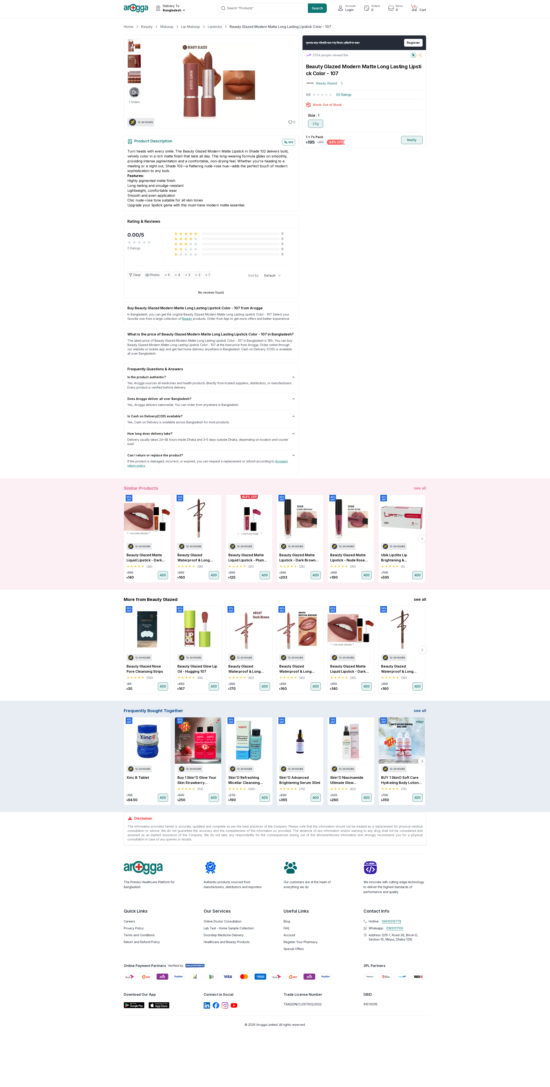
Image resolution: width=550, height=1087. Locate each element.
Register (413, 42)
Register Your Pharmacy (301, 942)
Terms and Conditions (139, 935)
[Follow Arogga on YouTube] (234, 1005)
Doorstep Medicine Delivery (224, 935)
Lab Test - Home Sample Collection (229, 928)
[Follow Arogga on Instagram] (225, 1005)
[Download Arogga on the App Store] (159, 1005)
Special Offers (294, 949)
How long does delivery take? (149, 433)
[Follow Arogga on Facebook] (216, 1005)
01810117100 (394, 928)
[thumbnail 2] (134, 61)
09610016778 (391, 921)
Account (289, 935)
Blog (287, 921)
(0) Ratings (343, 94)
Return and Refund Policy (142, 942)
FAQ (286, 928)
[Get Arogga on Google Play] (134, 1005)
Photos (155, 275)
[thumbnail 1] (134, 46)
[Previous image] (148, 81)
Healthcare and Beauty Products (227, 942)
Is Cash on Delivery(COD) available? (154, 416)
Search (317, 8)
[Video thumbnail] (134, 92)
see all (420, 488)
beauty (187, 318)
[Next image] (289, 82)
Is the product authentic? (146, 377)
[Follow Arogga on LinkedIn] (207, 1005)
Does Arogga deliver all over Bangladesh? (159, 399)
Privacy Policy (134, 928)
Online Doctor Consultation (222, 921)
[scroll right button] (422, 539)
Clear (137, 275)
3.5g (316, 123)
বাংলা (290, 142)
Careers (129, 921)
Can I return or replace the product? (155, 455)
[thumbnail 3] (134, 77)
